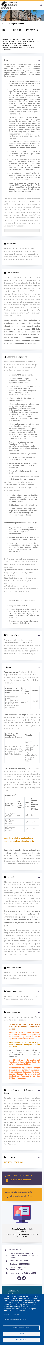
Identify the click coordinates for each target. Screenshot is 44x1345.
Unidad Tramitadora (19, 43)
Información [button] (10, 877)
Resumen (5, 39)
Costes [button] (8, 667)
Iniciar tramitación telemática (21, 1196)
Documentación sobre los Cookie (15, 1320)
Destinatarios (14, 39)
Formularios (6, 49)
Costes (38, 41)
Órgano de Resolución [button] (14, 991)
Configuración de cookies (21, 1327)
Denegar (21, 1334)
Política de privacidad (11, 1315)
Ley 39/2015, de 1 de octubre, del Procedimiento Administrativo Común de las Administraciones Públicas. (24, 1062)
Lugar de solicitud (27, 39)
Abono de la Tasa (28, 41)
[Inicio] (9, 5)
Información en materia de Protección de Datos (18, 47)
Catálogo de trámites (16, 24)
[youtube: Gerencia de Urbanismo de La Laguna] (19, 1280)
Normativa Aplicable (25, 45)
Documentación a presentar (11, 41)
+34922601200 (24, 1264)
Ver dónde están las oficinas (20, 1180)
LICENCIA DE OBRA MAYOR (13, 1162)
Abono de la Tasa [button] (12, 635)
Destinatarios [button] (11, 244)
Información (6, 43)
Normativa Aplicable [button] (13, 1012)
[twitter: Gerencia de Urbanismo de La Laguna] (24, 1280)
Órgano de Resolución (9, 45)
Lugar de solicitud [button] (12, 273)
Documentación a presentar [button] (17, 357)
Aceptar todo (21, 1340)
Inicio (4, 24)
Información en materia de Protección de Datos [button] (20, 1091)
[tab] (22, 60)
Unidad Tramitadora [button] (13, 968)
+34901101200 (16, 1270)
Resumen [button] (7, 60)
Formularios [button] (10, 1157)
